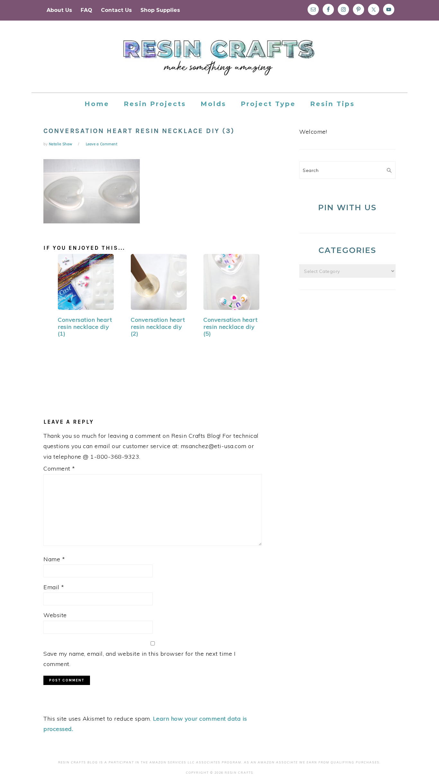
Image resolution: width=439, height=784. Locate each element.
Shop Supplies (160, 10)
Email (53, 587)
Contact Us (116, 10)
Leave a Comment (102, 144)
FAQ (86, 10)
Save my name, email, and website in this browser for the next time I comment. (139, 659)
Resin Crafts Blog (219, 62)
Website (55, 615)
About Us (59, 10)
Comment (59, 468)
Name (54, 559)
